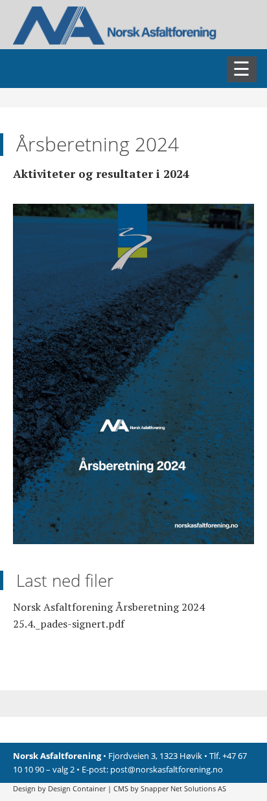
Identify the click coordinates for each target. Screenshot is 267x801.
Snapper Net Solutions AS (183, 788)
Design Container (77, 788)
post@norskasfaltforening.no (166, 769)
